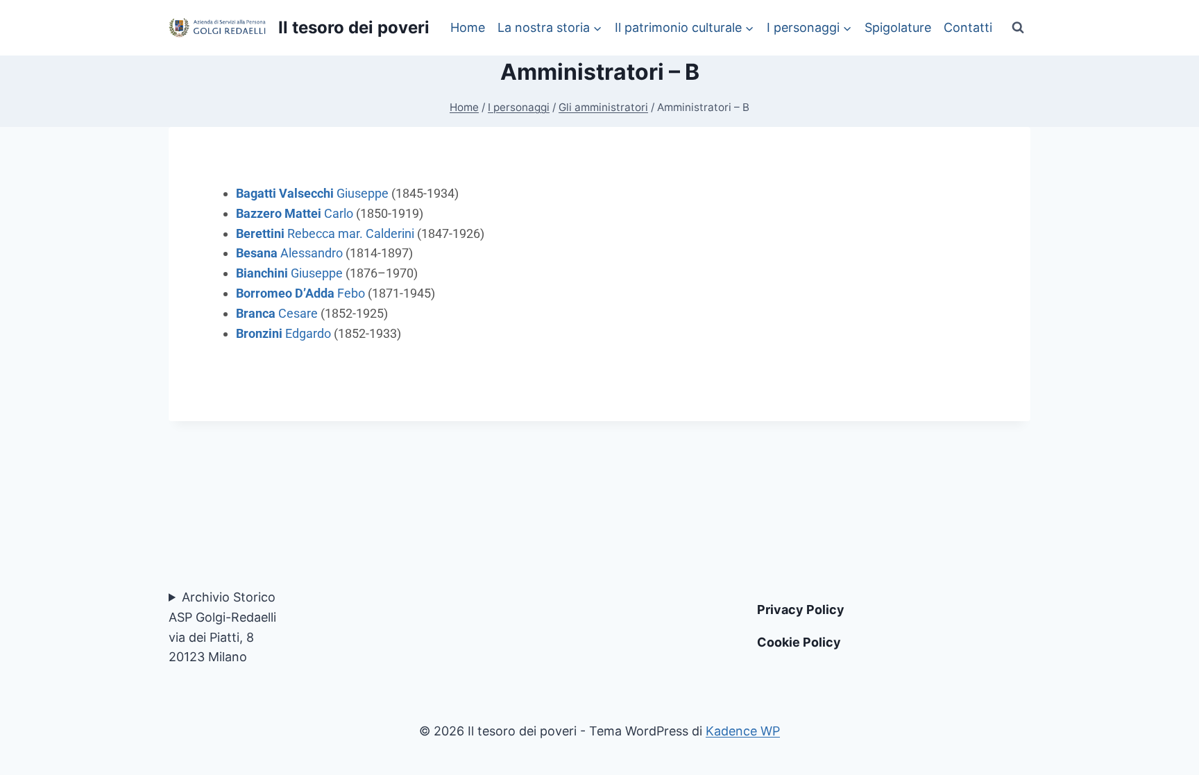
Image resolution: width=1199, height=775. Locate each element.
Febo (300, 293)
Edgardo (283, 333)
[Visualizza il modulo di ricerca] (1017, 27)
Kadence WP (743, 731)
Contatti (968, 27)
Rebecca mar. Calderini (325, 233)
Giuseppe (312, 193)
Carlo (294, 213)
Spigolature (898, 27)
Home (467, 27)
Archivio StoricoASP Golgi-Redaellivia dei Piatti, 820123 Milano (222, 627)
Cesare (277, 313)
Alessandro (289, 253)
